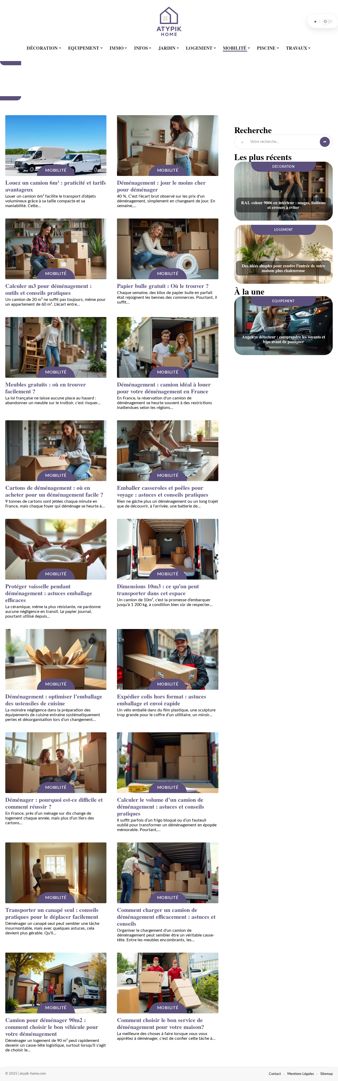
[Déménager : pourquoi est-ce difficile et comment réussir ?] (55, 762)
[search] (315, 21)
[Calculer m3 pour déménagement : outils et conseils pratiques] (55, 248)
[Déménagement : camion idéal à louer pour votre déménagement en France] (167, 347)
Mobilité (56, 170)
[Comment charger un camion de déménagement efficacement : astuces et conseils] (167, 872)
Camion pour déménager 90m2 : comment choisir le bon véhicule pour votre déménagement (51, 1026)
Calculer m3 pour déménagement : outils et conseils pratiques (48, 289)
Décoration (283, 166)
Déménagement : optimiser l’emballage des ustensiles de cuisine (53, 699)
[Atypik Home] (169, 21)
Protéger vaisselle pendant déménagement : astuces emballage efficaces (48, 593)
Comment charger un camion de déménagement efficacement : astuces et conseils (166, 916)
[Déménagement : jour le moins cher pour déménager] (167, 145)
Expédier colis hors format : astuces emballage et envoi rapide (161, 699)
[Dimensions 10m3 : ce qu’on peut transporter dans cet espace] (167, 549)
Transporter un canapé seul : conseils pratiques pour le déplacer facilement (51, 913)
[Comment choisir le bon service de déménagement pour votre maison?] (167, 983)
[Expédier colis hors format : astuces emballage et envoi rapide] (167, 659)
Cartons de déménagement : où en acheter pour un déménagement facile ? (54, 491)
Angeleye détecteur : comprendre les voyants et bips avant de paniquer (283, 339)
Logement (283, 229)
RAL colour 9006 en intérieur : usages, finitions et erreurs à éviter (283, 204)
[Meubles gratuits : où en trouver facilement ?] (55, 347)
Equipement (283, 301)
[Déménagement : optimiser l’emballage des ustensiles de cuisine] (55, 659)
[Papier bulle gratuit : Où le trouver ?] (167, 248)
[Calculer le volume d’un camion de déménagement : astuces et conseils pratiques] (167, 762)
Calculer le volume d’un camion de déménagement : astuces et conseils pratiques (160, 806)
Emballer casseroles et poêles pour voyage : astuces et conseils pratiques (162, 491)
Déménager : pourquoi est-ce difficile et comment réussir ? (54, 803)
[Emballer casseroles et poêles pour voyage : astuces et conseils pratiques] (167, 450)
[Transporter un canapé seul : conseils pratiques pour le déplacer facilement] (55, 872)
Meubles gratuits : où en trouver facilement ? (45, 387)
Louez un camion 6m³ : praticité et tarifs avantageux (55, 186)
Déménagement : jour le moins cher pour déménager (161, 186)
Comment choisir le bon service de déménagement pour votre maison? (160, 1023)
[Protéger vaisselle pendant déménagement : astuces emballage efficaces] (55, 549)
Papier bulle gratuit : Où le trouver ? (163, 285)
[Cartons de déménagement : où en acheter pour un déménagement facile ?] (55, 450)
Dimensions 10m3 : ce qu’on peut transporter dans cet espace (158, 589)
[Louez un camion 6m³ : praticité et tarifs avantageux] (55, 145)
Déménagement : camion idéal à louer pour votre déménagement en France (164, 387)
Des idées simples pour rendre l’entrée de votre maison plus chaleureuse (283, 268)
